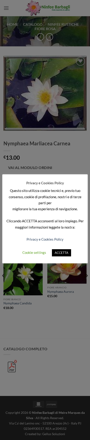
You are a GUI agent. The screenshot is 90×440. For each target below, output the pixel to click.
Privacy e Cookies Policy (45, 239)
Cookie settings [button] (34, 252)
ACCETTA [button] (61, 253)
